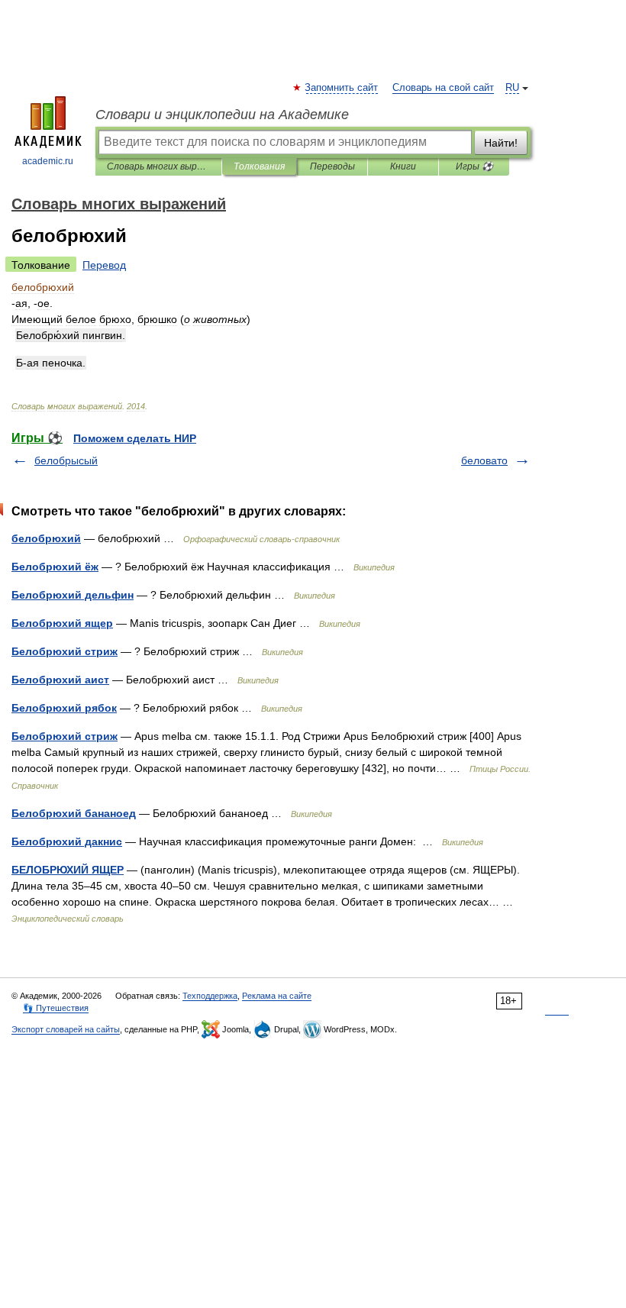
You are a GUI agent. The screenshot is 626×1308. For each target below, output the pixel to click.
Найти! (501, 143)
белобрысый (66, 460)
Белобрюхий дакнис (66, 841)
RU (512, 87)
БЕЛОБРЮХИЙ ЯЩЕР (67, 870)
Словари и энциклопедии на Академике (222, 114)
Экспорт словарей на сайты (65, 1029)
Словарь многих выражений (158, 166)
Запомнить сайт (342, 87)
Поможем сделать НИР (134, 438)
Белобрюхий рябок (64, 708)
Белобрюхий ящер (62, 623)
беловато (484, 460)
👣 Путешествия (56, 1007)
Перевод (104, 265)
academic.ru (47, 161)
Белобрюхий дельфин (72, 595)
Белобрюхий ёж (54, 566)
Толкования (259, 166)
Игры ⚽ (474, 166)
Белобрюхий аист (60, 679)
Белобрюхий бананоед (73, 813)
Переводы (332, 166)
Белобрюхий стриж (64, 651)
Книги (403, 166)
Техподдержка (209, 995)
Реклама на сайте (276, 995)
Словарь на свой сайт (443, 87)
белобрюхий (46, 538)
